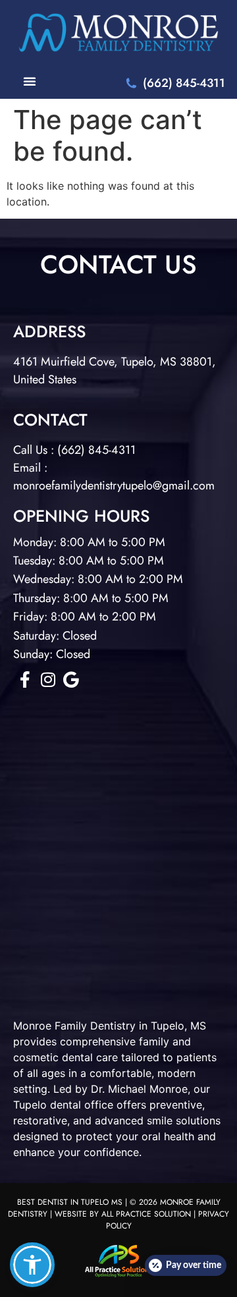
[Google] (70, 679)
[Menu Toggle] (29, 81)
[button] (32, 1265)
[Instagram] (47, 679)
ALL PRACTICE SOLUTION (146, 1214)
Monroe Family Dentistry (74, 1025)
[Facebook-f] (24, 679)
